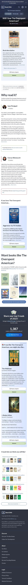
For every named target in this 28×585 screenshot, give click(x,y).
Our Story (4, 548)
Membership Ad (23, 207)
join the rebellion (20, 87)
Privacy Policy (5, 575)
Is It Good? (8, 13)
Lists (21, 13)
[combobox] (19, 7)
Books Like (15, 13)
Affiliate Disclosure (7, 572)
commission (21, 86)
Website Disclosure (7, 581)
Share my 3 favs (15, 334)
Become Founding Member (9, 560)
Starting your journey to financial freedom (12, 493)
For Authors (5, 551)
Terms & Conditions (7, 578)
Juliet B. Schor (14, 23)
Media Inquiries (6, 554)
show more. (22, 65)
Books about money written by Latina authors (13, 475)
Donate (4, 563)
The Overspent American (14, 10)
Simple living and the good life (9, 456)
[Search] (19, 7)
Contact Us (4, 557)
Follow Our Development (8, 539)
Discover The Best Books (8, 536)
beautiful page (12, 321)
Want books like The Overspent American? (14, 259)
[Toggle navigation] (26, 7)
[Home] (6, 7)
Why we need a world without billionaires (12, 466)
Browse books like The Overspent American (14, 301)
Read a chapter (15, 72)
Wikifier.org (13, 519)
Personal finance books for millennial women (13, 484)
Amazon (14, 75)
